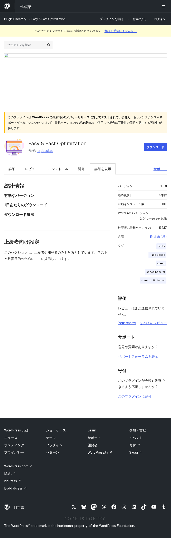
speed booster (155, 271)
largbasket (45, 151)
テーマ (51, 438)
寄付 (134, 445)
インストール (58, 169)
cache (161, 246)
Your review (127, 323)
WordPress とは (16, 430)
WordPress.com (18, 466)
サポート (160, 169)
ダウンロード (155, 147)
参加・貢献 (137, 430)
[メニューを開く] (164, 6)
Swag (135, 452)
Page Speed (157, 254)
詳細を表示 (102, 169)
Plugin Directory (15, 19)
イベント (136, 438)
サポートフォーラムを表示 (138, 356)
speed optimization (153, 280)
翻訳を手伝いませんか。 (120, 31)
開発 (81, 169)
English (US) (158, 236)
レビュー (31, 169)
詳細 (12, 169)
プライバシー (14, 452)
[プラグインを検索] (48, 45)
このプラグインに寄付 (134, 396)
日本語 (19, 507)
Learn (92, 430)
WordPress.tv (100, 452)
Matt (10, 473)
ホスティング (14, 445)
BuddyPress (15, 488)
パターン (52, 452)
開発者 (93, 445)
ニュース (11, 438)
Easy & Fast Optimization (57, 143)
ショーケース (56, 430)
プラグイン (54, 445)
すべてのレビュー (153, 323)
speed (161, 263)
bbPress (12, 481)
